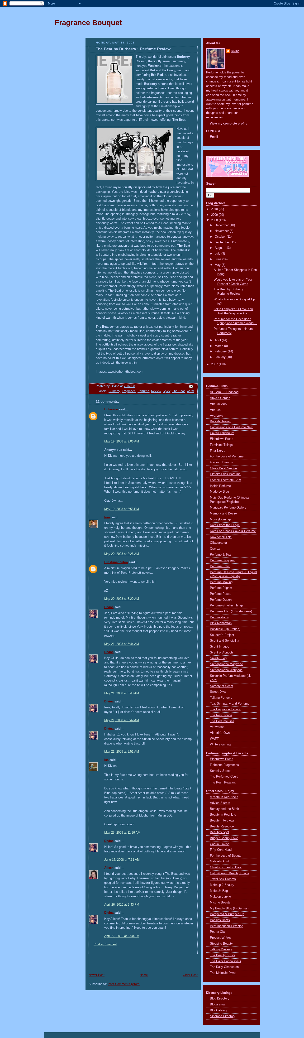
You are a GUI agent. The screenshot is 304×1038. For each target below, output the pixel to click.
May (218, 265)
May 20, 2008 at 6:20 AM (121, 599)
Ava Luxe (216, 415)
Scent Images (219, 646)
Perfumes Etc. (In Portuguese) (231, 611)
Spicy (166, 391)
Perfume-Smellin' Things (226, 605)
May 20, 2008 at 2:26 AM (121, 554)
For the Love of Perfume (226, 456)
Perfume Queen (221, 599)
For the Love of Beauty (226, 855)
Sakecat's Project (222, 635)
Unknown (111, 409)
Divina (109, 607)
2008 (215, 220)
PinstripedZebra (116, 562)
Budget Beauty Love (224, 838)
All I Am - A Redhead (224, 392)
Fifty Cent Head (221, 849)
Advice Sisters (220, 803)
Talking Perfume (221, 697)
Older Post (190, 975)
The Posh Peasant (223, 782)
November (222, 231)
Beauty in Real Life (223, 814)
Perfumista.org (220, 617)
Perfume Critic (220, 566)
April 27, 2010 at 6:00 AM (121, 936)
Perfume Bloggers (222, 560)
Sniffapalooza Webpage (226, 670)
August (220, 248)
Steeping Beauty (221, 943)
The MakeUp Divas (223, 973)
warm (190, 391)
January (221, 357)
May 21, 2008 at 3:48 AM (121, 693)
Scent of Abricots (222, 652)
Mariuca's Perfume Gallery (228, 507)
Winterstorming (220, 744)
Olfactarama (218, 542)
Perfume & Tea (220, 554)
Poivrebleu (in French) (225, 629)
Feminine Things (221, 445)
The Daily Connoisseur (225, 961)
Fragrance (129, 391)
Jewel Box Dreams (223, 879)
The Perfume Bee (222, 721)
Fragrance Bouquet (88, 23)
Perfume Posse (220, 594)
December (222, 225)
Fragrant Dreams (221, 462)
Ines (107, 517)
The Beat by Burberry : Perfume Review (133, 49)
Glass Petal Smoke (223, 468)
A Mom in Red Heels (224, 797)
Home (144, 975)
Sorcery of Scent (221, 686)
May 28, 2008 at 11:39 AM (122, 832)
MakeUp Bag (219, 891)
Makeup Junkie (220, 896)
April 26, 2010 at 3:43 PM (121, 904)
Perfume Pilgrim (221, 588)
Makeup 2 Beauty (222, 885)
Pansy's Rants (220, 920)
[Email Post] (190, 386)
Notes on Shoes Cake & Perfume (233, 531)
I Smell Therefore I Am (225, 480)
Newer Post (96, 975)
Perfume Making (221, 582)
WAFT (214, 738)
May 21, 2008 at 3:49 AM (121, 720)
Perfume (143, 391)
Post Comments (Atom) (124, 984)
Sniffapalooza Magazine (226, 664)
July (218, 253)
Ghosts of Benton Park (226, 867)
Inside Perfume (220, 486)
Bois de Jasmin (220, 421)
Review (156, 391)
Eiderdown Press (221, 439)
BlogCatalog (218, 1010)
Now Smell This (221, 537)
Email (214, 137)
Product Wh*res (221, 937)
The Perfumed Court (224, 776)
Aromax (215, 409)
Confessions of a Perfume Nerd (231, 427)
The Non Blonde (221, 715)
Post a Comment (105, 944)
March (219, 346)
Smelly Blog (218, 658)
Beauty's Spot (219, 832)
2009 (215, 214)
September (223, 242)
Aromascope (218, 403)
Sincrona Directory (222, 1016)
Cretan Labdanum (222, 433)
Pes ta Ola (217, 931)
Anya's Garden (220, 398)
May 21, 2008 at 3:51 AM (121, 751)
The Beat (178, 391)
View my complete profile (228, 123)
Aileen (109, 868)
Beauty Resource (222, 826)
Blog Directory (219, 998)
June (218, 259)
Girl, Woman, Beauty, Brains (229, 873)
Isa (106, 760)
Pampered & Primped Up (227, 914)
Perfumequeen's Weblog (226, 926)
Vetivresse (217, 727)
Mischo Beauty (220, 902)
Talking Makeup (221, 949)
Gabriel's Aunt (219, 861)
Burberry (114, 391)
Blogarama (217, 1004)
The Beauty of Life (222, 955)
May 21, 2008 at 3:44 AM (121, 644)
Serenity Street (220, 771)
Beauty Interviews (222, 820)
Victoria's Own (220, 733)
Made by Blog (219, 491)
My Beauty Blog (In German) (229, 908)
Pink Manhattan (221, 623)
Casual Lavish (219, 844)
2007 (215, 364)
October (221, 236)
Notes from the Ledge (225, 525)
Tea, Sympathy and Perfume (229, 703)
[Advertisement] (66, 110)
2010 (215, 209)
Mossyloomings (221, 519)
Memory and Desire (223, 513)
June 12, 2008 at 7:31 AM (122, 859)
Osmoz (215, 548)
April (218, 340)
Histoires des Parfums (225, 474)
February (221, 351)
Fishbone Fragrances (224, 765)
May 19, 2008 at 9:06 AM (121, 441)
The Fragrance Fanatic (225, 709)
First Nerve (217, 450)
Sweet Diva (218, 691)
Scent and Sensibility (224, 640)
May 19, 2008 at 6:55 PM (121, 509)
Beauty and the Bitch (224, 809)
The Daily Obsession (224, 967)
